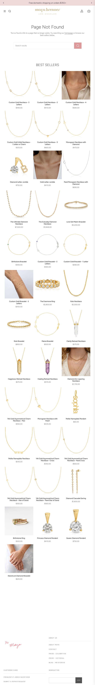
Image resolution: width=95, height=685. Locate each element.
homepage (69, 33)
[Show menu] (5, 11)
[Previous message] (3, 3)
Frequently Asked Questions (17, 677)
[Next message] (91, 3)
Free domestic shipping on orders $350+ (47, 3)
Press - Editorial (56, 658)
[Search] (78, 46)
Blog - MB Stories (57, 662)
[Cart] (88, 11)
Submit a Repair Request (15, 681)
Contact (53, 649)
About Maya (54, 645)
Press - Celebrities (57, 654)
